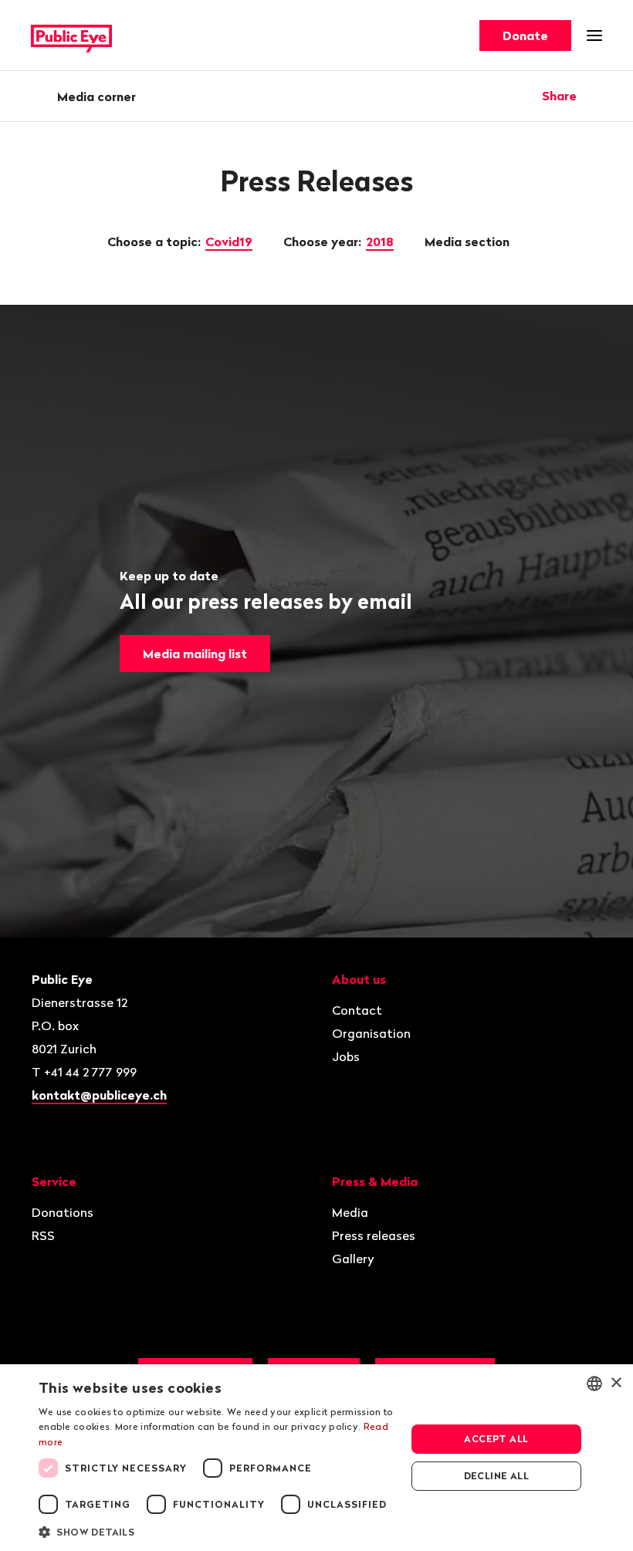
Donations (62, 1212)
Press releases (373, 1235)
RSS (43, 1235)
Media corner (96, 96)
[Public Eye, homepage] (71, 36)
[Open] (596, 95)
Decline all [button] (496, 1476)
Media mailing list (195, 653)
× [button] (615, 1383)
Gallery (353, 1258)
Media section (469, 241)
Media (350, 1212)
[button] (217, 1530)
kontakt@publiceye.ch (99, 1095)
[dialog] (316, 1457)
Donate (525, 35)
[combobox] (594, 1383)
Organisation (371, 1033)
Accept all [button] (496, 1439)
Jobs (346, 1056)
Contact (357, 1010)
